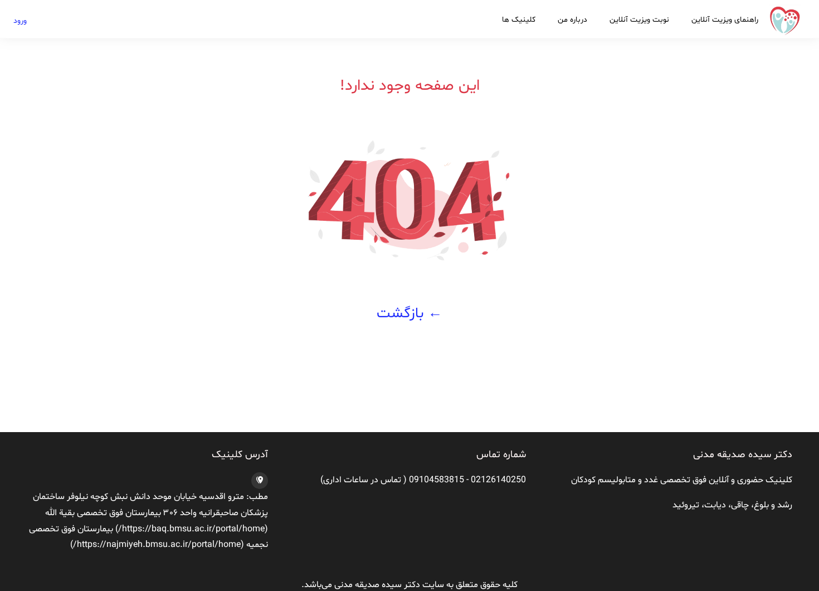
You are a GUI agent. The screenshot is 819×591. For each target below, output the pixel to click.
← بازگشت (409, 313)
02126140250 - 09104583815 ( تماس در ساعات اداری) (423, 480)
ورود (20, 21)
